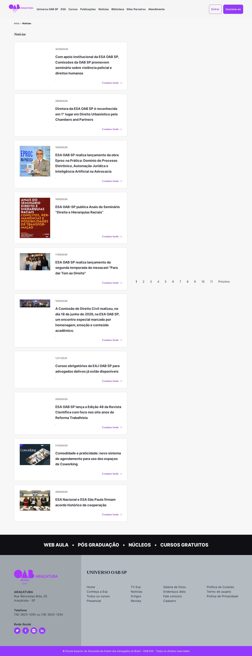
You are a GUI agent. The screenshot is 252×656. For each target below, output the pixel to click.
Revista (136, 601)
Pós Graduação (98, 545)
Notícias (104, 9)
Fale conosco (172, 596)
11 (211, 281)
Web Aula (56, 545)
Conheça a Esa (97, 591)
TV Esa (136, 587)
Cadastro (169, 601)
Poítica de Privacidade (222, 596)
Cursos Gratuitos (184, 545)
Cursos (73, 9)
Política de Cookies (220, 587)
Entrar (215, 9)
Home (91, 587)
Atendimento (156, 9)
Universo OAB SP (47, 9)
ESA (63, 9)
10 (203, 281)
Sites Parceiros (136, 9)
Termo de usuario (219, 591)
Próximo (224, 281)
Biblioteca (117, 9)
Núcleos (140, 545)
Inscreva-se (233, 9)
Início (17, 23)
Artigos (136, 596)
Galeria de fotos (174, 587)
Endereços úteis (174, 591)
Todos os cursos (98, 596)
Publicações (88, 9)
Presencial (94, 601)
